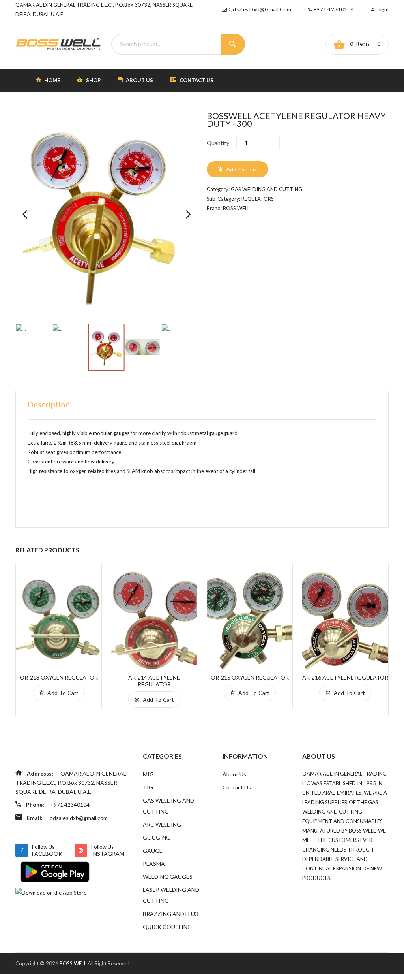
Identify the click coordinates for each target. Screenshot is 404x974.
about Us (139, 80)
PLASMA (154, 863)
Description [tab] (49, 404)
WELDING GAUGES (168, 876)
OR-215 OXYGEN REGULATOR (250, 677)
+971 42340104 (333, 9)
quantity (218, 142)
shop (93, 80)
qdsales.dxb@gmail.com (259, 9)
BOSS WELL (74, 963)
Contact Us (195, 80)
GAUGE (153, 850)
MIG (148, 774)
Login (381, 9)
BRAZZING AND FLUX (170, 913)
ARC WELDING (162, 824)
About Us (234, 774)
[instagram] (81, 850)
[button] (188, 214)
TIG (148, 787)
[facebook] (21, 850)
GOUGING (156, 837)
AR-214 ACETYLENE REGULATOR (154, 681)
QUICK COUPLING (167, 926)
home (51, 80)
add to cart (240, 169)
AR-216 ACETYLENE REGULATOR (345, 677)
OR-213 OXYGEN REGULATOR (59, 677)
